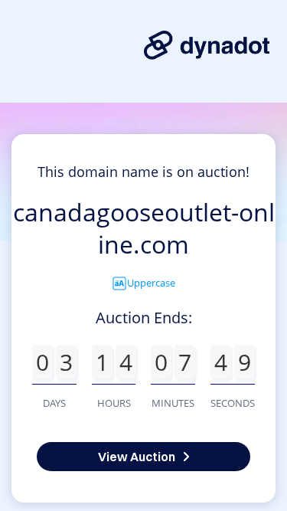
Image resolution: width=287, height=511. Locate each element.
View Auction (136, 456)
